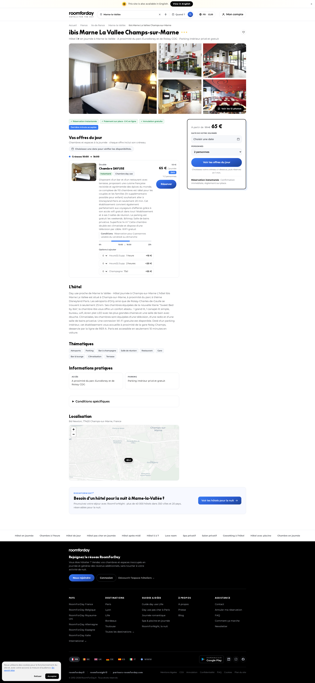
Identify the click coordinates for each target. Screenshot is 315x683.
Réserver (166, 184)
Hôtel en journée (24, 535)
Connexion (106, 577)
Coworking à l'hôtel (233, 535)
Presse (182, 609)
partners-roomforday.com (128, 672)
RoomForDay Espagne (82, 629)
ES (123, 659)
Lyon (108, 609)
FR (76, 659)
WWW (148, 659)
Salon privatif (209, 535)
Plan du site (240, 672)
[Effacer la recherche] (159, 14)
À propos (183, 604)
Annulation (191, 672)
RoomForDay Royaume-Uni (83, 617)
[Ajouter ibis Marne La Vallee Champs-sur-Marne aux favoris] (243, 32)
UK (100, 659)
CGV (181, 672)
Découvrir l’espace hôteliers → (136, 577)
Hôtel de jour (73, 535)
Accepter (52, 676)
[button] (73, 429)
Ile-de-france (98, 25)
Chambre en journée (288, 535)
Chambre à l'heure (50, 535)
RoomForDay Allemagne (83, 624)
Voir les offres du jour (216, 162)
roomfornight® (98, 672)
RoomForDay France (81, 604)
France (84, 25)
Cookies (228, 672)
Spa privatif (189, 535)
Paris (108, 604)
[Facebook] (243, 659)
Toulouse (110, 626)
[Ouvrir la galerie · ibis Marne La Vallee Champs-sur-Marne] (113, 78)
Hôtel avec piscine (261, 535)
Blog (181, 615)
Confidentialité (207, 672)
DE (112, 659)
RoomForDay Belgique (82, 609)
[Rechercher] (190, 14)
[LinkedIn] (229, 659)
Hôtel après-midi (131, 535)
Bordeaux (110, 620)
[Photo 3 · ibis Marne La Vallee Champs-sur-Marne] (224, 60)
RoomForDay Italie (80, 635)
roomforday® (77, 672)
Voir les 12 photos (231, 108)
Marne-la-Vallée (117, 25)
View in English (181, 4)
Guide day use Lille (152, 604)
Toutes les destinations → (119, 631)
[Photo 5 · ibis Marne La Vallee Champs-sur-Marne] (224, 96)
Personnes (197, 146)
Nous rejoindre (82, 577)
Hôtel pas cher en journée (101, 535)
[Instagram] (236, 659)
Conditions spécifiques (92, 401)
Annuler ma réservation (228, 609)
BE (88, 659)
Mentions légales (168, 672)
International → (78, 641)
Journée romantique (153, 615)
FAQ (217, 615)
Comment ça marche (227, 620)
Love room (171, 535)
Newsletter (221, 626)
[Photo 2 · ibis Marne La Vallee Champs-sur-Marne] (179, 60)
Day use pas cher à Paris (156, 609)
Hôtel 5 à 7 (153, 535)
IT (135, 659)
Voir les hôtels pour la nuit (217, 500)
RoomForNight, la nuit (155, 626)
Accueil (73, 25)
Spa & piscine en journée (156, 620)
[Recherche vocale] (165, 14)
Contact (219, 604)
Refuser (38, 676)
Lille (107, 615)
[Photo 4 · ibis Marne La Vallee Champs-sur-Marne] (179, 96)
